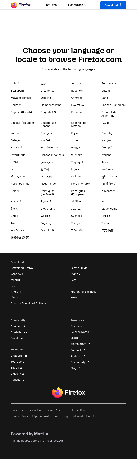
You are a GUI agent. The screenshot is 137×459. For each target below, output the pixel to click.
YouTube (16, 361)
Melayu (76, 176)
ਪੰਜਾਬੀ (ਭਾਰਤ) (108, 183)
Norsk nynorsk (80, 183)
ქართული (47, 162)
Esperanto (78, 112)
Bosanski (77, 90)
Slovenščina (109, 208)
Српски (45, 215)
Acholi (15, 83)
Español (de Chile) (22, 122)
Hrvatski (16, 147)
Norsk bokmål (20, 183)
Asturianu (77, 83)
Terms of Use (53, 410)
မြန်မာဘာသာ (109, 176)
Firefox (68, 392)
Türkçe (75, 223)
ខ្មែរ (12, 169)
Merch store (78, 344)
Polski (15, 191)
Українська (17, 230)
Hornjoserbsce (50, 147)
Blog (73, 368)
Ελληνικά (77, 105)
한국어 (45, 169)
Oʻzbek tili (47, 230)
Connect (16, 326)
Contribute (18, 332)
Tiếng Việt (77, 230)
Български (17, 90)
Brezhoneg (48, 90)
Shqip (14, 215)
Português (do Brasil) (48, 192)
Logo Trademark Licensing (80, 416)
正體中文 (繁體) (20, 237)
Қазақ (104, 162)
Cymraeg (77, 97)
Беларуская (108, 83)
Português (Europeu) (78, 192)
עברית (74, 140)
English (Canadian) (113, 105)
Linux (14, 297)
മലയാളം (46, 176)
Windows (17, 274)
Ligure (75, 169)
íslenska (76, 155)
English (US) (48, 112)
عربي (44, 83)
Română (16, 201)
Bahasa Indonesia (52, 155)
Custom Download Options (28, 303)
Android (16, 291)
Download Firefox (22, 268)
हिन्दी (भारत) (107, 140)
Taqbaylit (77, 162)
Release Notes (80, 332)
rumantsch (108, 191)
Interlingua (18, 155)
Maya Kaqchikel (21, 97)
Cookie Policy (76, 410)
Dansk (105, 97)
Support (76, 350)
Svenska (76, 215)
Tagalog (46, 223)
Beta (73, 280)
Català (105, 90)
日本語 (15, 162)
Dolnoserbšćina (51, 105)
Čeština (46, 97)
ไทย (13, 223)
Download (111, 5)
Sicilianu (77, 201)
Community (78, 362)
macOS (15, 280)
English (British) (21, 112)
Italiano (106, 155)
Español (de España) (48, 124)
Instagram (17, 355)
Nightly (75, 274)
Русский (46, 201)
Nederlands (48, 183)
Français (46, 133)
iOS (13, 285)
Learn (74, 337)
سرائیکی (76, 208)
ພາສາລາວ (107, 169)
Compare (76, 326)
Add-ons (76, 356)
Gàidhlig (106, 133)
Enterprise (77, 297)
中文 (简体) (107, 230)
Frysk (74, 133)
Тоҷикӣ (105, 215)
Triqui (105, 223)
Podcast (16, 379)
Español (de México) (78, 124)
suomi (15, 133)
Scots (105, 201)
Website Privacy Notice (26, 410)
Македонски (18, 176)
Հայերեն (107, 147)
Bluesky (16, 373)
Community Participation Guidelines (34, 416)
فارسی (105, 122)
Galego (15, 140)
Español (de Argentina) (108, 114)
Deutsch (16, 105)
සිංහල (14, 208)
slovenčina (48, 208)
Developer (17, 338)
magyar (76, 147)
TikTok (15, 367)
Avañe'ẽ (45, 140)
